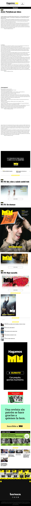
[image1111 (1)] (15, 167)
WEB (1, 478)
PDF (4, 478)
